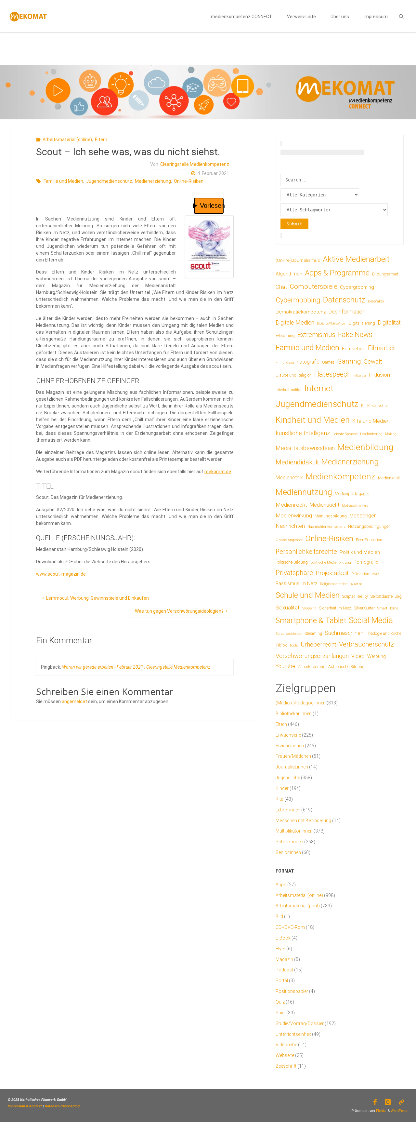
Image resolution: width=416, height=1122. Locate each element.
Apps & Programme (337, 273)
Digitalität (389, 322)
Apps (281, 884)
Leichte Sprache (345, 434)
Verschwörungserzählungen (312, 656)
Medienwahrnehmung (355, 505)
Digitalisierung (362, 323)
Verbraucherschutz (366, 644)
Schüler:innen (289, 841)
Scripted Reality (355, 596)
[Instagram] (388, 1102)
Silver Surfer (364, 608)
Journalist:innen (292, 766)
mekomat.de (217, 471)
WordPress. (399, 1111)
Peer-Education (369, 540)
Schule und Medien (308, 595)
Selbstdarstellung (386, 596)
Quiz (280, 1002)
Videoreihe (286, 1044)
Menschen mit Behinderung (303, 820)
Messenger (362, 516)
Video (358, 656)
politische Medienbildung (330, 562)
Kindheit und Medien (313, 420)
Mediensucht (324, 505)
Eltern (101, 139)
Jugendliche (288, 777)
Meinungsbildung (331, 516)
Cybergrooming (357, 287)
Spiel (280, 1012)
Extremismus (316, 335)
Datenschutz (344, 299)
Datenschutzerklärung (62, 1106)
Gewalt (373, 361)
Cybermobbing (298, 300)
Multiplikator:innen (294, 831)
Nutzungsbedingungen (369, 526)
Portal (282, 980)
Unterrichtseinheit (293, 1034)
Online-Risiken (188, 181)
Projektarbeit (332, 572)
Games (328, 362)
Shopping (309, 608)
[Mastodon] (401, 1102)
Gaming (349, 361)
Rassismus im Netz (297, 583)
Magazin (284, 959)
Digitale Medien (295, 322)
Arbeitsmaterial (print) (298, 905)
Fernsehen (353, 349)
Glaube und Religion (294, 375)
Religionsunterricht (334, 584)
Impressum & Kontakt (25, 1106)
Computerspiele (313, 286)
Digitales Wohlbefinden (331, 323)
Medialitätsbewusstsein (305, 448)
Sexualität (288, 607)
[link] (401, 16)
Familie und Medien (63, 181)
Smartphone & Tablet (311, 620)
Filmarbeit (382, 348)
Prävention (360, 573)
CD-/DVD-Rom (290, 927)
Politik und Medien (360, 552)
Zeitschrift (286, 1066)
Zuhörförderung (312, 666)
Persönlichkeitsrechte (306, 551)
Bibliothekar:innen (294, 713)
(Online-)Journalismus (298, 260)
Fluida (380, 1111)
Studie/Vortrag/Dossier (300, 1023)
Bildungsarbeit (385, 274)
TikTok (281, 645)
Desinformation (347, 312)
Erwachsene (288, 735)
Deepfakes (376, 301)
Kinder (282, 788)
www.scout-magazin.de (61, 574)
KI (363, 405)
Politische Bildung (292, 562)
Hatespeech (332, 374)
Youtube (285, 666)
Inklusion (379, 374)
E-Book (283, 938)
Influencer (360, 375)
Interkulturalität (289, 390)
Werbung (376, 656)
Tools (293, 645)
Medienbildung (365, 447)
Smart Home (387, 608)
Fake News (355, 334)
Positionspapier (292, 991)
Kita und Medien (371, 421)
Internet (318, 388)
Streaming (313, 633)
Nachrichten (290, 526)
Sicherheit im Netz (335, 608)
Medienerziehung (153, 181)
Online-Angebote (289, 540)
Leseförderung (371, 434)
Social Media (371, 620)
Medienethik (289, 477)
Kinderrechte (377, 405)
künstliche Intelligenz (303, 433)
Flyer (280, 948)
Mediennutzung (304, 492)
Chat (281, 287)
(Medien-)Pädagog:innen (301, 702)
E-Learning (285, 335)
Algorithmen (289, 274)
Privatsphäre (294, 573)
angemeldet (74, 701)
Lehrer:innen (288, 809)
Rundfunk (356, 584)
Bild (279, 916)
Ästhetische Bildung (346, 666)
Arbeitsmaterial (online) (67, 139)
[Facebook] (375, 1102)
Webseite (285, 1055)
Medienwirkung (294, 515)
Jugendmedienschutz (109, 181)
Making (390, 434)
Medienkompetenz (340, 476)
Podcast (284, 969)
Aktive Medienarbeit (356, 259)
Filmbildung (285, 362)
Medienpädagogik (352, 493)
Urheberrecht (318, 644)
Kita (279, 799)
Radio (375, 574)
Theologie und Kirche (383, 633)
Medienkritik (389, 477)
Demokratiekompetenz (301, 312)
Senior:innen (288, 852)
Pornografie (366, 562)
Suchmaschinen (344, 633)
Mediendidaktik (297, 462)
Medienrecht (291, 504)
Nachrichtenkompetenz (326, 526)
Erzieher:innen (290, 745)
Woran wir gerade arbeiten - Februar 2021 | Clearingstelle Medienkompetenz (136, 667)
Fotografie (308, 362)
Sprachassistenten (289, 633)
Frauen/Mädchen (293, 756)
